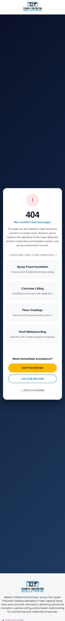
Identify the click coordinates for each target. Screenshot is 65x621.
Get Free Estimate (32, 367)
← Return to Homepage (32, 390)
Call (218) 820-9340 (32, 378)
